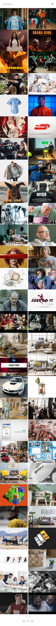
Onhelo (7, 4)
